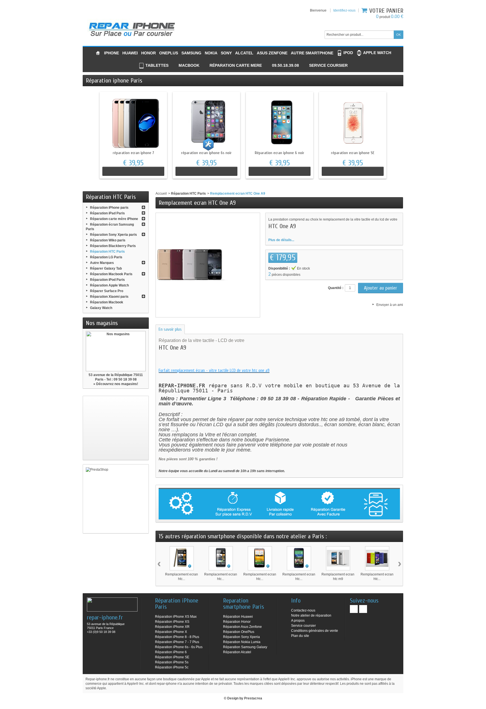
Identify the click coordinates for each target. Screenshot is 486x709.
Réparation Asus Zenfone (242, 627)
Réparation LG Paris (106, 257)
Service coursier (303, 626)
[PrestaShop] (116, 498)
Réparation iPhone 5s (171, 662)
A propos (298, 621)
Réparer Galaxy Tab (106, 268)
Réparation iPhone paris (109, 208)
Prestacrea (253, 698)
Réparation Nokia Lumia (241, 642)
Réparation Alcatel (237, 652)
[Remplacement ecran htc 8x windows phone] (377, 558)
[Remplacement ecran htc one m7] (221, 558)
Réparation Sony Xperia (241, 637)
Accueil (161, 193)
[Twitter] (363, 609)
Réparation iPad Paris (107, 213)
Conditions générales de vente (314, 631)
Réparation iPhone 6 (171, 652)
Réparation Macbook (106, 302)
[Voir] (133, 171)
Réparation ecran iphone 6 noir (279, 152)
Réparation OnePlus (238, 632)
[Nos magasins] (116, 351)
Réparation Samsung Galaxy (245, 647)
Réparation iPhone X (171, 632)
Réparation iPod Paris (107, 280)
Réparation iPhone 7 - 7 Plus (177, 642)
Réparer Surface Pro (106, 291)
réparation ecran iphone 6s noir (206, 152)
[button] (282, 65)
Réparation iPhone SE (172, 657)
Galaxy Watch (101, 308)
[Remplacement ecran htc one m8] (181, 558)
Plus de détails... (281, 240)
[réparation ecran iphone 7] (133, 123)
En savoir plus (170, 329)
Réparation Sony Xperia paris (113, 235)
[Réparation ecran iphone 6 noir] (279, 123)
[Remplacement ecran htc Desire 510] (299, 558)
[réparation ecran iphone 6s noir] (206, 123)
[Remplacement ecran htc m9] (338, 558)
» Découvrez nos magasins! (115, 384)
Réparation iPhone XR (172, 627)
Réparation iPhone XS (172, 622)
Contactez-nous (303, 610)
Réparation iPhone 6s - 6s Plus (178, 647)
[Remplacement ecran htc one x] (260, 558)
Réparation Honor (237, 622)
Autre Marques (102, 263)
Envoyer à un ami (389, 305)
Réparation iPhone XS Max (176, 617)
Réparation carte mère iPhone (114, 219)
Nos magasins (102, 323)
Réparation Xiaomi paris (109, 297)
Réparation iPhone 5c (171, 667)
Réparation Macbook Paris (111, 274)
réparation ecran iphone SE (352, 152)
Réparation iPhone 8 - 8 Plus (177, 637)
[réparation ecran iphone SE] (353, 123)
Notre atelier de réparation (311, 615)
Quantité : (335, 288)
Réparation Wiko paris (107, 240)
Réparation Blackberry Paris (113, 246)
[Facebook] (354, 609)
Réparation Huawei (238, 617)
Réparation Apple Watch (109, 285)
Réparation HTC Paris (107, 252)
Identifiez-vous (344, 10)
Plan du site (300, 636)
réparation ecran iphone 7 (133, 152)
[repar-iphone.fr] (132, 28)
